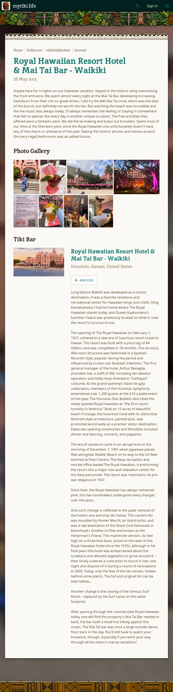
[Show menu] (167, 6)
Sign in (152, 6)
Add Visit (86, 280)
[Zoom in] (26, 177)
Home (19, 50)
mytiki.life (24, 6)
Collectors (35, 50)
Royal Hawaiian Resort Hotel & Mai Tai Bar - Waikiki (70, 65)
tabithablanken (58, 50)
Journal (80, 50)
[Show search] (138, 6)
